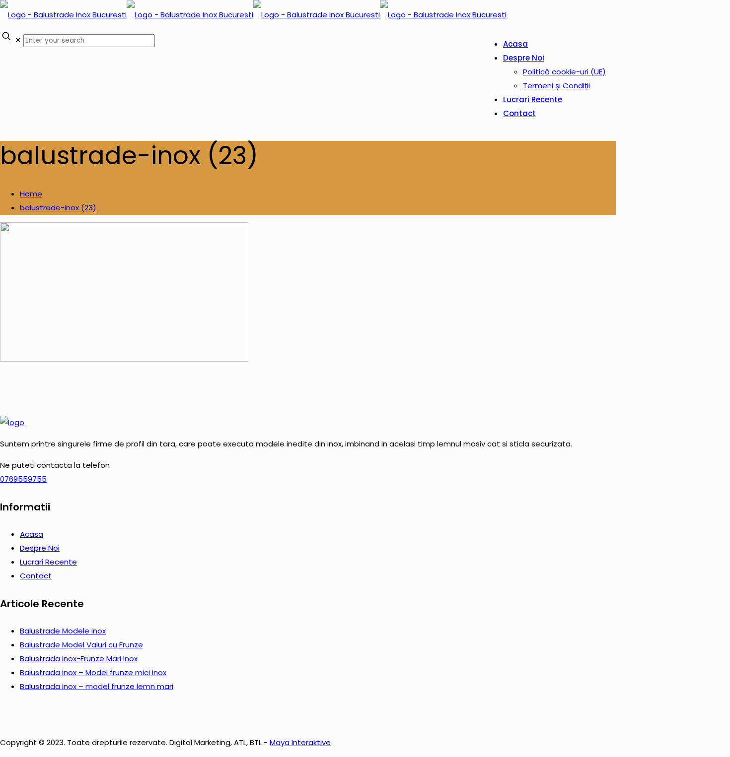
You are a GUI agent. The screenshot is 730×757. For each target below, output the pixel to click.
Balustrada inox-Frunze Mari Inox (79, 658)
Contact (36, 575)
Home (31, 194)
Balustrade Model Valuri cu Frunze (81, 644)
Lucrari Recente (48, 562)
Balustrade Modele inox (63, 631)
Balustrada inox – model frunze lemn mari (96, 686)
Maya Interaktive (300, 742)
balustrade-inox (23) (58, 207)
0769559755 (23, 479)
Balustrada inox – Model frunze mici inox (93, 672)
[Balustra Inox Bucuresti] (12, 422)
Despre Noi (40, 548)
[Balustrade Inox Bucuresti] (253, 14)
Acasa (31, 534)
